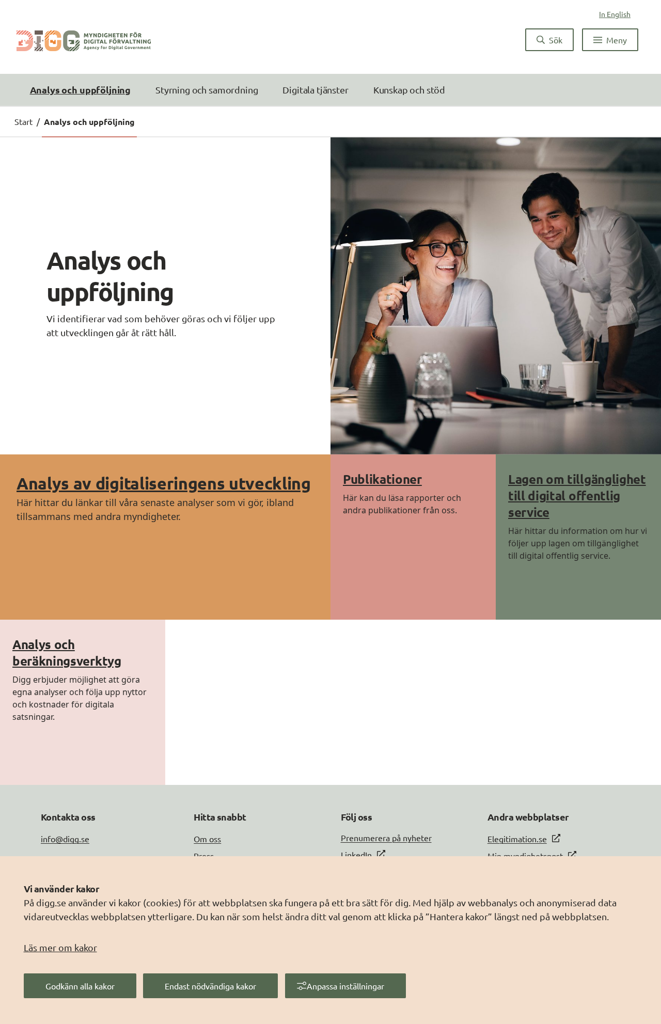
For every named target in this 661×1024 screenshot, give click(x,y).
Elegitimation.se (517, 838)
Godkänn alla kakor (80, 986)
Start (23, 121)
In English (615, 14)
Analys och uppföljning (80, 90)
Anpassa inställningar (345, 986)
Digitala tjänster (315, 89)
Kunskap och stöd (409, 89)
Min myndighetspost (525, 855)
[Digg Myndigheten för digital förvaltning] (84, 39)
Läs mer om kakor (60, 947)
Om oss (207, 838)
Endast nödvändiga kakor (210, 986)
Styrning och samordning (206, 89)
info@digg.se (65, 838)
